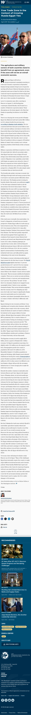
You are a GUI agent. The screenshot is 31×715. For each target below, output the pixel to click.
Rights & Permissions (22, 712)
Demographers (25, 356)
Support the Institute (14, 695)
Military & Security (6, 629)
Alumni (23, 695)
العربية (17, 22)
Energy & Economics (21, 626)
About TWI (4, 695)
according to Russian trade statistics (12, 124)
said (27, 182)
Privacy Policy (12, 712)
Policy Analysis (5, 7)
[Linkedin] (9, 519)
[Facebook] (2, 519)
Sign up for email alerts (12, 644)
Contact (3, 673)
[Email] (12, 519)
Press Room (4, 674)
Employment (4, 712)
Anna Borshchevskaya (10, 19)
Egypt (3, 636)
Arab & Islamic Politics (7, 626)
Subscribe (3, 676)
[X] (5, 519)
